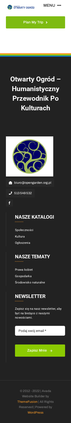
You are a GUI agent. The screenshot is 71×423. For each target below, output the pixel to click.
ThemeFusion (27, 401)
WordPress (35, 412)
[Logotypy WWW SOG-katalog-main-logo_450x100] (21, 5)
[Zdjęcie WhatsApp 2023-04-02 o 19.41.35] (29, 138)
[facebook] (9, 202)
